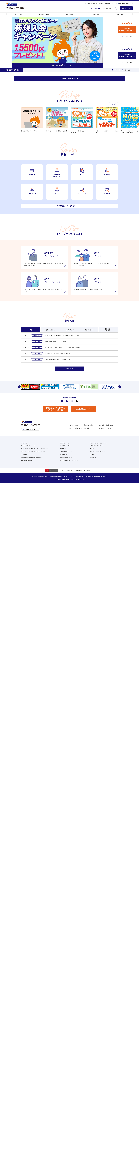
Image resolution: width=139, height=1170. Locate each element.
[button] (55, 65)
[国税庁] (89, 387)
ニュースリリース (69, 330)
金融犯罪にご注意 (108, 330)
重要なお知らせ (50, 330)
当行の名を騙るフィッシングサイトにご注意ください (43, 70)
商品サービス (89, 330)
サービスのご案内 (127, 36)
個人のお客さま (74, 425)
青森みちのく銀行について (107, 425)
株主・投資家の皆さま (76, 428)
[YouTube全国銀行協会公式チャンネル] (30, 387)
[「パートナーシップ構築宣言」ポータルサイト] (69, 387)
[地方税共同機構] (108, 387)
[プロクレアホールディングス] (124, 4)
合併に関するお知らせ (105, 428)
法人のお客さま (88, 425)
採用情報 (86, 428)
